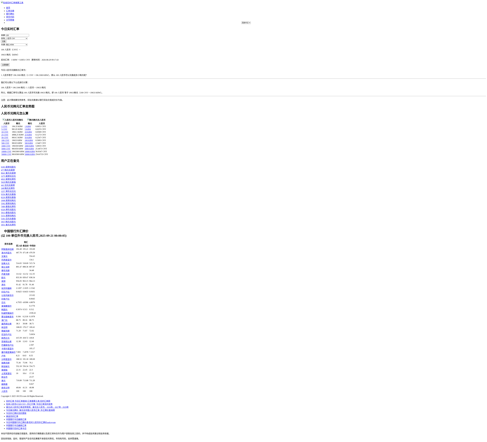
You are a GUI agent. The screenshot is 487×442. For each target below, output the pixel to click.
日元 (3, 302)
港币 (3, 285)
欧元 (3, 278)
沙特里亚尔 (6, 359)
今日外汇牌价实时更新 (16, 413)
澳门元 (4, 320)
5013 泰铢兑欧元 (8, 213)
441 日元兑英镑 (8, 185)
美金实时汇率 (12, 416)
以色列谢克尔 (7, 295)
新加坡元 (5, 366)
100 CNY (5, 140)
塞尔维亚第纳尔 (8, 352)
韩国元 (4, 310)
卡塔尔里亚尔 (7, 349)
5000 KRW (29, 149)
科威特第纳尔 (7, 313)
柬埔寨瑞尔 (6, 306)
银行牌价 (10, 14)
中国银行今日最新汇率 (16, 419)
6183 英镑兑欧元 (8, 167)
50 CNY (4, 137)
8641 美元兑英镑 (8, 173)
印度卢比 (5, 299)
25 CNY (4, 135)
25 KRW (28, 135)
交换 (3, 41)
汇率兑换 (10, 11)
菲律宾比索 (6, 342)
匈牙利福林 (6, 288)
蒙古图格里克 (7, 317)
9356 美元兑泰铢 (8, 194)
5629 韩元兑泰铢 (8, 182)
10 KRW (28, 132)
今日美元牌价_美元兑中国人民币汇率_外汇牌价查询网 (30, 410)
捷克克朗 (5, 271)
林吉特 (4, 327)
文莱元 (4, 256)
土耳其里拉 (6, 373)
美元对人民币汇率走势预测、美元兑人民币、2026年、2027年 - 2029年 (37, 407)
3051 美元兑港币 (8, 225)
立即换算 (5, 65)
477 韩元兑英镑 (8, 170)
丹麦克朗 (5, 274)
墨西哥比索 (6, 324)
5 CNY (4, 129)
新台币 (4, 377)
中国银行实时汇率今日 (16, 428)
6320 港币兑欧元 (8, 210)
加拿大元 (5, 263)
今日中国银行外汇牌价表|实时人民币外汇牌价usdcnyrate (31, 422)
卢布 (3, 356)
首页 (8, 8)
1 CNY (4, 126)
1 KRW (28, 126)
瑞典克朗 (5, 363)
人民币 (4, 391)
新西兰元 (5, 338)
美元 (3, 381)
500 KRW (29, 143)
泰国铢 (4, 370)
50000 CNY (6, 154)
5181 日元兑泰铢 (8, 219)
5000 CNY (5, 149)
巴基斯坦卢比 (7, 345)
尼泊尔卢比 (6, 334)
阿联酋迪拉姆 (7, 249)
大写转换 (10, 20)
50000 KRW (30, 154)
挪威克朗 (5, 331)
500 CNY (5, 143)
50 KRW (28, 137)
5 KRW (28, 129)
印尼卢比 (5, 292)
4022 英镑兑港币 (8, 179)
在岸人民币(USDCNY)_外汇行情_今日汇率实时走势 (29, 404)
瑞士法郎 (5, 267)
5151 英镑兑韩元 (8, 216)
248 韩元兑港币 (8, 188)
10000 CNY (6, 151)
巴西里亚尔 (6, 260)
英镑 (3, 281)
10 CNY (4, 132)
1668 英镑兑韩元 (8, 200)
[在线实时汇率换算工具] (12, 3)
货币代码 (10, 17)
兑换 (3, 45)
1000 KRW (29, 146)
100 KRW (29, 140)
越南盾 (4, 384)
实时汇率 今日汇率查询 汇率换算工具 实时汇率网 (28, 401)
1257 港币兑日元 (8, 191)
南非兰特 (5, 388)
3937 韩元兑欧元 (8, 222)
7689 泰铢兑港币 (8, 206)
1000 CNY (5, 146)
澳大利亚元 (6, 253)
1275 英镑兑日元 (8, 176)
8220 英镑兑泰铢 (8, 197)
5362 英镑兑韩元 (8, 203)
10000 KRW (30, 151)
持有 (3, 38)
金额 (3, 35)
